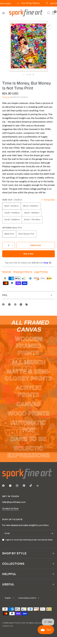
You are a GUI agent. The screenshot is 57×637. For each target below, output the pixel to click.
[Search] (48, 13)
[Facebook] (4, 304)
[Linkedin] (40, 485)
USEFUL (8, 584)
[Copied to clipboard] (27, 304)
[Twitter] (12, 485)
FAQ (4, 295)
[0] (53, 13)
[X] (10, 304)
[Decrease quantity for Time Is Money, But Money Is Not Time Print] (4, 245)
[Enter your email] (52, 533)
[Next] (33, 74)
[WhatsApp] (21, 304)
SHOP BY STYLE (14, 553)
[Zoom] (48, 26)
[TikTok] (33, 485)
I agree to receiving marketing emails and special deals (29, 540)
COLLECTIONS (13, 563)
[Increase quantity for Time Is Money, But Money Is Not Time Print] (12, 245)
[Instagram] (19, 485)
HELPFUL (9, 574)
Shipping (5, 97)
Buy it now (29, 254)
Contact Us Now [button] (10, 508)
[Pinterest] (16, 304)
